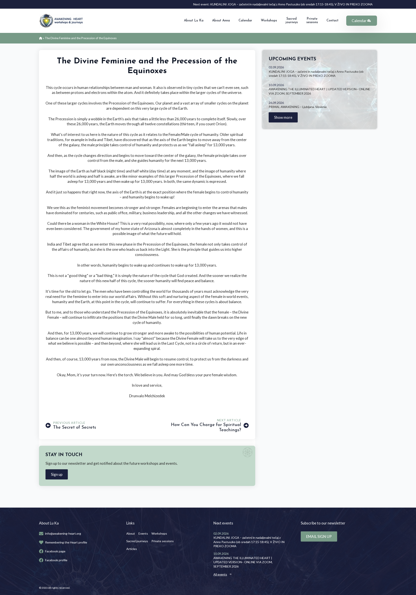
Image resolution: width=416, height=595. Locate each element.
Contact (332, 20)
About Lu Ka (193, 20)
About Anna (221, 20)
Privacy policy (78, 587)
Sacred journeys (292, 20)
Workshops (269, 20)
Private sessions (312, 20)
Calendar (245, 20)
